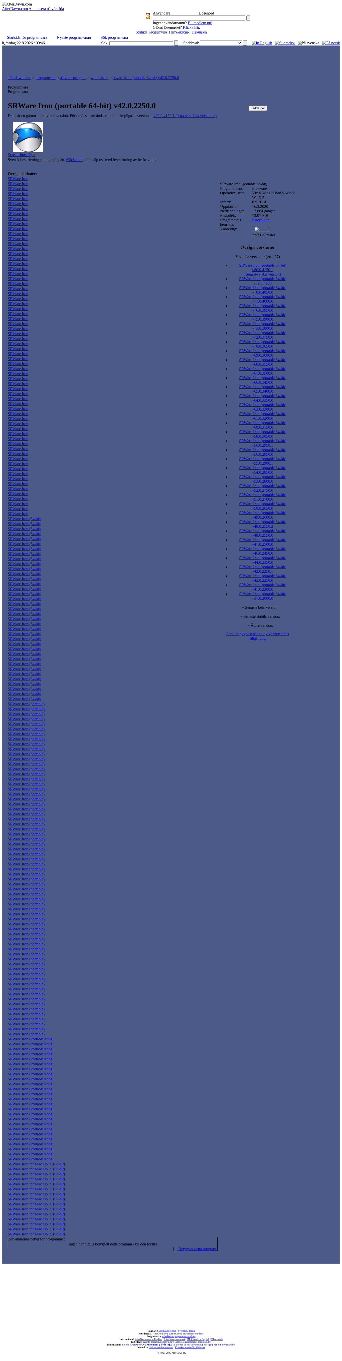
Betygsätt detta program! (197, 1249)
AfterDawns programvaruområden (179, 1336)
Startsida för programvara (27, 37)
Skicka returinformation (161, 1347)
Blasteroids (217, 1339)
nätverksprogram (73, 78)
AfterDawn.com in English (148, 1339)
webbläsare (99, 78)
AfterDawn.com (15, 9)
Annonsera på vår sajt (158, 1344)
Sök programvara (114, 37)
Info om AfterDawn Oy (132, 1344)
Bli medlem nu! (200, 23)
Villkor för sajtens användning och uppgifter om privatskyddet (204, 1344)
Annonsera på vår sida (46, 9)
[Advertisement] (171, 59)
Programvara (158, 32)
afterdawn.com (19, 78)
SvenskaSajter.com (166, 1330)
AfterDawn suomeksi (174, 1339)
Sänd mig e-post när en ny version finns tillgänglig (257, 636)
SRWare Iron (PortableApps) (30, 1039)
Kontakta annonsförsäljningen (190, 1347)
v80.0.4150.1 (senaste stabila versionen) (185, 116)
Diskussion (199, 32)
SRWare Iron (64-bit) (24, 519)
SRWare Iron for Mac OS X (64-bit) (36, 1164)
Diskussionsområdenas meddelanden (193, 1341)
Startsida (141, 32)
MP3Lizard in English (198, 1339)
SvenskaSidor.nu (186, 1330)
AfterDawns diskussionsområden (186, 1333)
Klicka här (191, 27)
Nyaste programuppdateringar (158, 1341)
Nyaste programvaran (74, 37)
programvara (46, 78)
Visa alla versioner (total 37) (258, 257)
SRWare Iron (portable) (26, 704)
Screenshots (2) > (21, 155)
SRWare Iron (18, 179)
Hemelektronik (179, 32)
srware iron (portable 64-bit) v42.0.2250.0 (146, 78)
